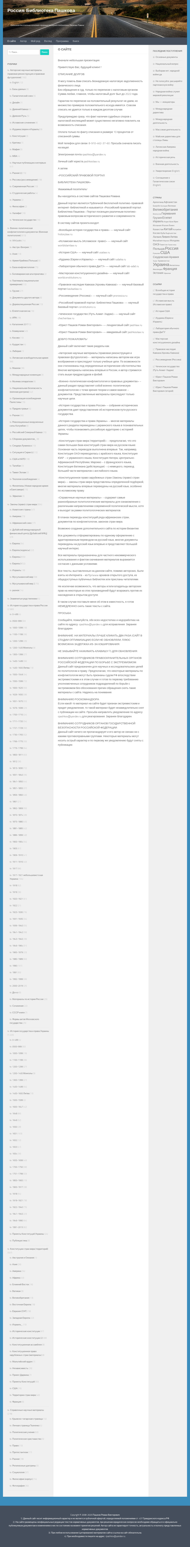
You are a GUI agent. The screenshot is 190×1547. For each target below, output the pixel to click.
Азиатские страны (21, 509)
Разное (16, 415)
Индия (166, 222)
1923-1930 (17, 912)
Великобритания (20, 1298)
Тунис (155, 261)
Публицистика (19, 1240)
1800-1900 (17, 1180)
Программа (62, 41)
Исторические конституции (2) (27, 1338)
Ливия (166, 236)
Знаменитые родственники (23, 598)
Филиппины (175, 265)
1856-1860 (17, 795)
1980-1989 (17, 959)
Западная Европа (21, 1318)
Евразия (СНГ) (19, 1311)
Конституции (18, 136)
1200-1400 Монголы (22, 647)
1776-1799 (17, 748)
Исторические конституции (26, 1331)
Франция (16, 1401)
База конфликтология (23, 267)
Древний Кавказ (20, 109)
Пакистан (164, 245)
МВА (14, 156)
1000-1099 (17, 627)
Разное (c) (17, 173)
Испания (157, 225)
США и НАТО (19, 459)
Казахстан (158, 229)
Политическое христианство (26, 1439)
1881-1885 (17, 828)
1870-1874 (17, 815)
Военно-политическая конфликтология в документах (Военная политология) (27, 232)
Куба (163, 233)
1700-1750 (17, 1167)
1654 (14, 1153)
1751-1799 (17, 1173)
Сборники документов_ (24, 439)
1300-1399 (17, 654)
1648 (14, 1113)
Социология (18, 1472)
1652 (14, 1140)
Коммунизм (18, 331)
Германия (169, 213)
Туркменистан (164, 261)
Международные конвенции (26, 374)
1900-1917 (17, 1187)
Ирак (171, 222)
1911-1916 (17, 861)
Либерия (16, 351)
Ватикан (16, 1291)
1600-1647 (17, 1106)
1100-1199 (17, 634)
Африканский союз (21, 523)
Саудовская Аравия (166, 257)
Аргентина (158, 202)
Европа (16, 543)
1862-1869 (17, 808)
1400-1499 (17, 661)
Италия (165, 225)
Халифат (17, 213)
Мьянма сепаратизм (22, 381)
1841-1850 (17, 781)
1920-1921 (17, 898)
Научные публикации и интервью (29, 162)
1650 (14, 1127)
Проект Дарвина (20, 1375)
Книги (76, 41)
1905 (14, 848)
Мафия (16, 149)
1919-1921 (17, 1200)
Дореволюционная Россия (25, 304)
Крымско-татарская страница (27, 1419)
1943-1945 (17, 939)
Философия (18, 206)
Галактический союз (22, 96)
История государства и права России (29, 605)
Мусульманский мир (22, 577)
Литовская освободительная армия (30, 357)
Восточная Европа (21, 1304)
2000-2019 (17, 985)
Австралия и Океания (23, 1257)
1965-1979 (17, 952)
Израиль (16, 570)
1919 (14, 892)
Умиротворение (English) (168, 171)
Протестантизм (20, 1452)
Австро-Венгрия (20, 247)
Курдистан (17, 344)
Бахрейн (156, 206)
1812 (14, 761)
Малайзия (158, 240)
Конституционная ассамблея (27, 1344)
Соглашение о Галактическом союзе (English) (164, 181)
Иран (176, 221)
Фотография (18, 1485)
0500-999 (17, 621)
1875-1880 (17, 821)
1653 (14, 1147)
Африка (16, 1277)
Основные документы (167, 57)
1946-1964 (17, 945)
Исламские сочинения (23, 122)
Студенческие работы (23, 193)
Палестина (172, 245)
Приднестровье (20, 408)
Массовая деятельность (168, 129)
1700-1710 (17, 714)
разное (15, 590)
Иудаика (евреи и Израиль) (25, 129)
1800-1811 (17, 754)
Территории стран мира (24, 1395)
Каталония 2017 (20, 324)
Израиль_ (17, 1324)
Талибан (16, 465)
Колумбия (177, 229)
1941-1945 (17, 1214)
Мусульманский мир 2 (23, 583)
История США (163, 311)
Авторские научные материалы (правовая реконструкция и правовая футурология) (26, 74)
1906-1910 (17, 855)
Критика (16, 142)
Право (15, 1445)
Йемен (171, 225)
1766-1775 (17, 741)
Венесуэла (157, 214)
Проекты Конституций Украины (28, 1234)
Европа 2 (16, 557)
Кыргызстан (171, 233)
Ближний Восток (20, 1284)
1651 (14, 1133)
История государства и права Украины (29, 1031)
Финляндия (158, 269)
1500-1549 (17, 674)
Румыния (156, 253)
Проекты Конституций (23, 1381)
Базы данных (19, 89)
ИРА (14, 317)
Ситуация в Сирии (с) (23, 452)
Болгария (164, 206)
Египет (167, 217)
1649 (14, 1120)
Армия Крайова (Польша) (25, 260)
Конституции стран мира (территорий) (29, 1249)
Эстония (158, 273)
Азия (14, 254)
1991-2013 (17, 1227)
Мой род (35, 41)
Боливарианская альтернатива (28, 274)
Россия (171, 248)
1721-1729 (17, 728)
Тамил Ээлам (19, 472)
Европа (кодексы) (21, 550)
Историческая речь (165, 157)
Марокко (166, 241)
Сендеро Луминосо (22, 445)
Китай (168, 229)
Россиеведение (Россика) (168, 359)
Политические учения (23, 1432)
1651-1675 (17, 701)
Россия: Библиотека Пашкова (41, 10)
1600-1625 (17, 688)
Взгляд (48, 41)
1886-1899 (17, 835)
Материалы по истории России (27, 999)
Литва (174, 236)
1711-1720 (17, 721)
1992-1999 (17, 979)
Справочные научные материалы (27, 1410)
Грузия (15, 291)
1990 (14, 965)
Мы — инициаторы (165, 102)
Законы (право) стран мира (23, 504)
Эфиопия (17, 496)
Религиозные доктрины (24, 1465)
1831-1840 (17, 775)
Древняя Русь (19, 116)
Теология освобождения (24, 479)
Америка (16, 516)
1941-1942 (17, 932)
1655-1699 (17, 1160)
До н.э (15, 992)
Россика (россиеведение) (25, 179)
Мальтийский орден (22, 1361)
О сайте (11, 41)
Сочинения (17, 1006)
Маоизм (16, 368)
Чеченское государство (24, 220)
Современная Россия (23, 186)
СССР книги (18, 1012)
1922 (14, 905)
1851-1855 (17, 788)
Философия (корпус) (22, 1479)
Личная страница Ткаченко (25, 1425)
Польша (159, 248)
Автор (23, 41)
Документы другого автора (25, 297)
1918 (14, 885)
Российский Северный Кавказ (27, 432)
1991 (14, 972)
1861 (14, 801)
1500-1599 (17, 1100)
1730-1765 (17, 734)
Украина (16, 199)
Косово (16, 337)
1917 (14, 868)
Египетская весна (21, 311)
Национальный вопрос (167, 64)
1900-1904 (17, 841)
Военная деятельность (167, 164)
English (15, 82)
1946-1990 (17, 1220)
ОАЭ (156, 244)
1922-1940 (17, 1207)
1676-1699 (17, 708)
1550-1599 (17, 681)
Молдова (174, 240)
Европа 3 (16, 563)
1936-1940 (17, 925)
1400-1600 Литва (20, 667)
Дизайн (16, 102)
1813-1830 (17, 768)
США (15, 1388)
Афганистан (170, 202)
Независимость (20, 1368)
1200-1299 (17, 641)
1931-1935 (17, 919)
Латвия (157, 236)
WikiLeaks (17, 240)
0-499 (15, 614)
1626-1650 (17, 694)
